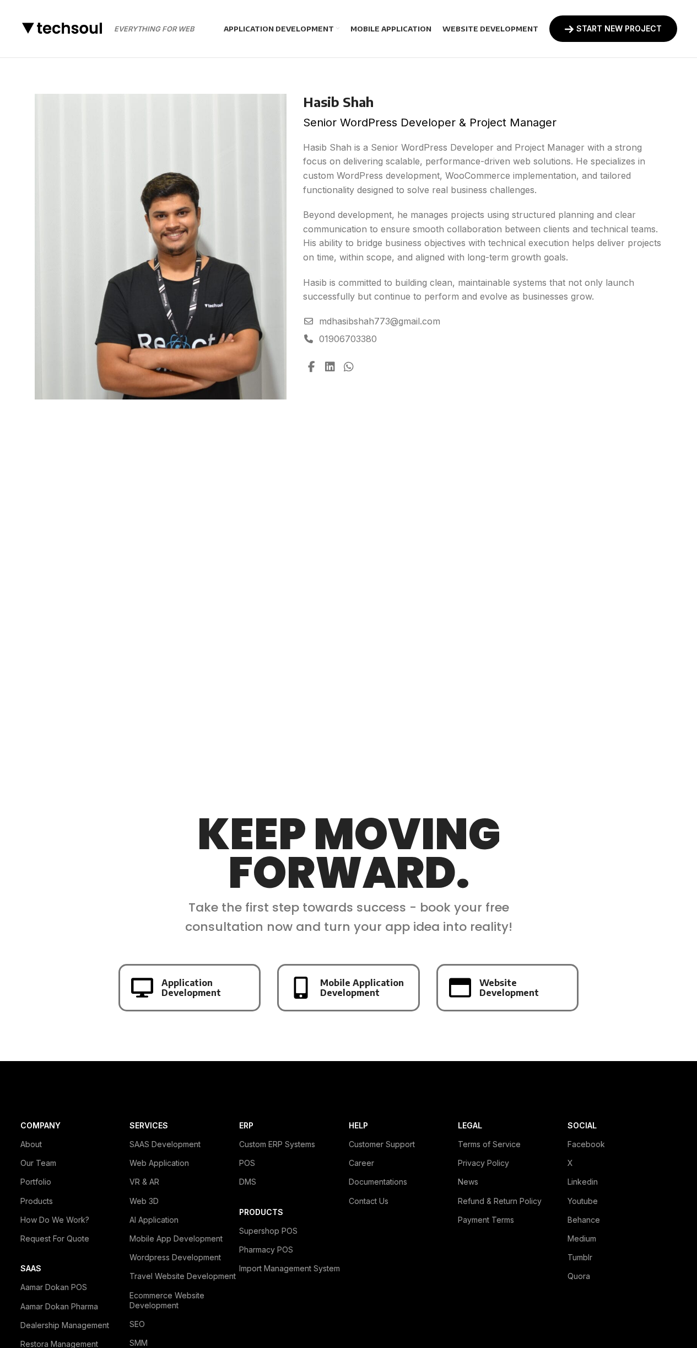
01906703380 (348, 338)
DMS (247, 1181)
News (468, 1181)
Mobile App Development (176, 1238)
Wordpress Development (175, 1257)
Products (36, 1201)
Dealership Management (64, 1325)
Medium (582, 1238)
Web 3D (144, 1201)
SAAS (30, 1268)
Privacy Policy (483, 1163)
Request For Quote (54, 1238)
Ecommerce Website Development (166, 1300)
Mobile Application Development (362, 987)
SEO (137, 1324)
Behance (584, 1219)
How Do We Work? (54, 1219)
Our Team (38, 1163)
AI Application (154, 1219)
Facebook (586, 1144)
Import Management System (289, 1268)
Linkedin (583, 1181)
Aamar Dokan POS (53, 1287)
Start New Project (619, 28)
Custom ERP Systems (277, 1144)
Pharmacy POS (266, 1249)
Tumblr (580, 1257)
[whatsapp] (349, 367)
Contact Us (368, 1201)
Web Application (159, 1163)
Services (148, 1125)
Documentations (378, 1181)
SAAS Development (165, 1144)
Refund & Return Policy (500, 1201)
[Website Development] (460, 988)
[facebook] (311, 367)
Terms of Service (489, 1144)
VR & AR (144, 1181)
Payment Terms (486, 1219)
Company (40, 1125)
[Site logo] (61, 27)
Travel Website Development (182, 1276)
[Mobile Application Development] (301, 988)
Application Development (191, 987)
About (31, 1144)
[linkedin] (330, 367)
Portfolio (35, 1181)
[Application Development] (142, 988)
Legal (470, 1125)
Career (361, 1163)
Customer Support (382, 1144)
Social (582, 1125)
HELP (358, 1125)
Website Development (509, 987)
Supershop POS (268, 1230)
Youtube (583, 1201)
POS (247, 1163)
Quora (579, 1276)
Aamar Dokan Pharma (59, 1306)
